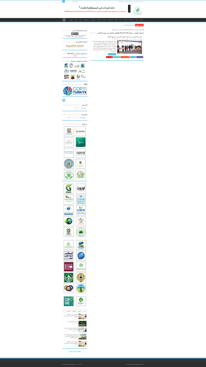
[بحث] (63, 1)
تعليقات (74, 311)
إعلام (104, 19)
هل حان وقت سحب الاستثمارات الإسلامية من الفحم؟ (123, 25)
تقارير (76, 19)
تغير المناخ (86, 19)
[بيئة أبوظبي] (137, 10)
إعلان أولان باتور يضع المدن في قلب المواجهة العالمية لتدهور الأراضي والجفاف (71, 336)
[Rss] (77, 1)
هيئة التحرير (139, 39)
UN (120, 19)
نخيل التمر (93, 19)
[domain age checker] (75, 351)
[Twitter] (75, 1)
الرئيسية (141, 19)
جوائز (71, 19)
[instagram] (73, 1)
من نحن (141, 1)
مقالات (99, 19)
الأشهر (79, 311)
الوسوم (68, 311)
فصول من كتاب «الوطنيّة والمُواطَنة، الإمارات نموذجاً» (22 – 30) (71, 316)
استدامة (131, 19)
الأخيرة (84, 311)
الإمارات (125, 19)
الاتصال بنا (136, 1)
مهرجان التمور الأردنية (123, 39)
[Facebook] (76, 1)
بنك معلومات (110, 19)
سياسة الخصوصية (129, 1)
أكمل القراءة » (112, 54)
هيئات (136, 19)
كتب (81, 19)
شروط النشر (121, 1)
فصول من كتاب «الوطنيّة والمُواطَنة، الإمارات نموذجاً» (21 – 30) (71, 343)
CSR (116, 19)
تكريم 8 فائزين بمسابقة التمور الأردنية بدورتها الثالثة (125, 37)
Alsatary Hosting (71, 364)
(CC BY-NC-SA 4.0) (70, 36)
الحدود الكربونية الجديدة (72, 321)
